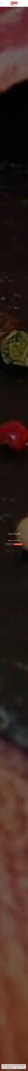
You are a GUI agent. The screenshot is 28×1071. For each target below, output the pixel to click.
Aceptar (17, 1067)
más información (9, 1067)
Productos (9, 544)
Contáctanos (18, 544)
